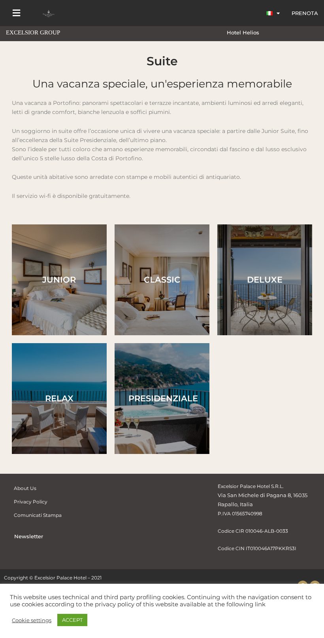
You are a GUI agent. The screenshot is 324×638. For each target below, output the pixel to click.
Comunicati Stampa (38, 515)
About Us (25, 488)
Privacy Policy (30, 502)
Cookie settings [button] (31, 620)
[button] (16, 13)
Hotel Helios (243, 32)
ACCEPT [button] (72, 620)
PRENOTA (305, 13)
